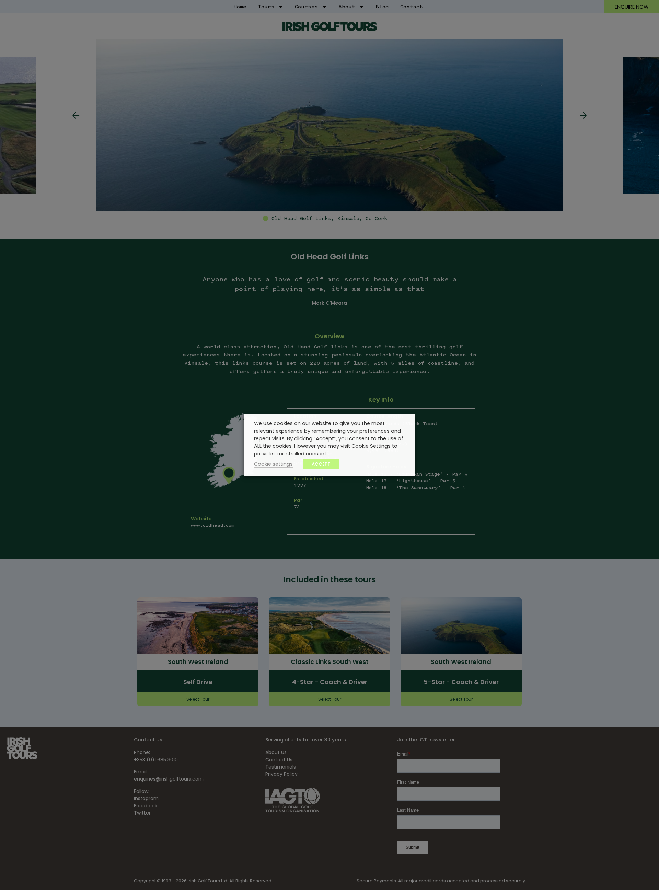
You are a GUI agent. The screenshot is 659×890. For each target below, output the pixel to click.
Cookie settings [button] (273, 463)
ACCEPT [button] (321, 464)
